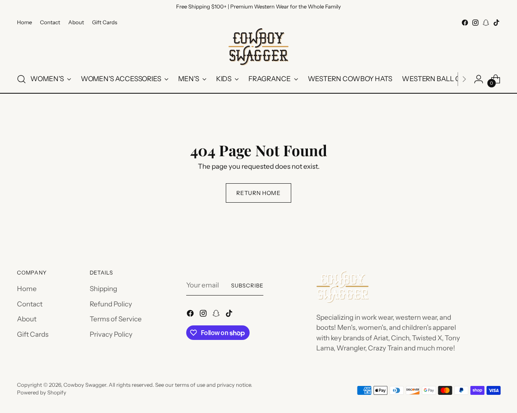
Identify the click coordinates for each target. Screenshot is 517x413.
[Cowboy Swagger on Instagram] (475, 22)
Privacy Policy (111, 334)
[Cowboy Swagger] (258, 46)
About (26, 319)
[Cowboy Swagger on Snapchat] (486, 22)
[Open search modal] (21, 79)
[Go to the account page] (479, 79)
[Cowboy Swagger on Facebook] (465, 22)
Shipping (103, 289)
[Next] (464, 79)
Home (27, 289)
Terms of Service (116, 319)
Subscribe (247, 285)
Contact (29, 304)
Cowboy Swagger (84, 385)
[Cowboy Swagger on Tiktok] (496, 22)
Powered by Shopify (41, 392)
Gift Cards (32, 334)
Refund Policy (111, 304)
